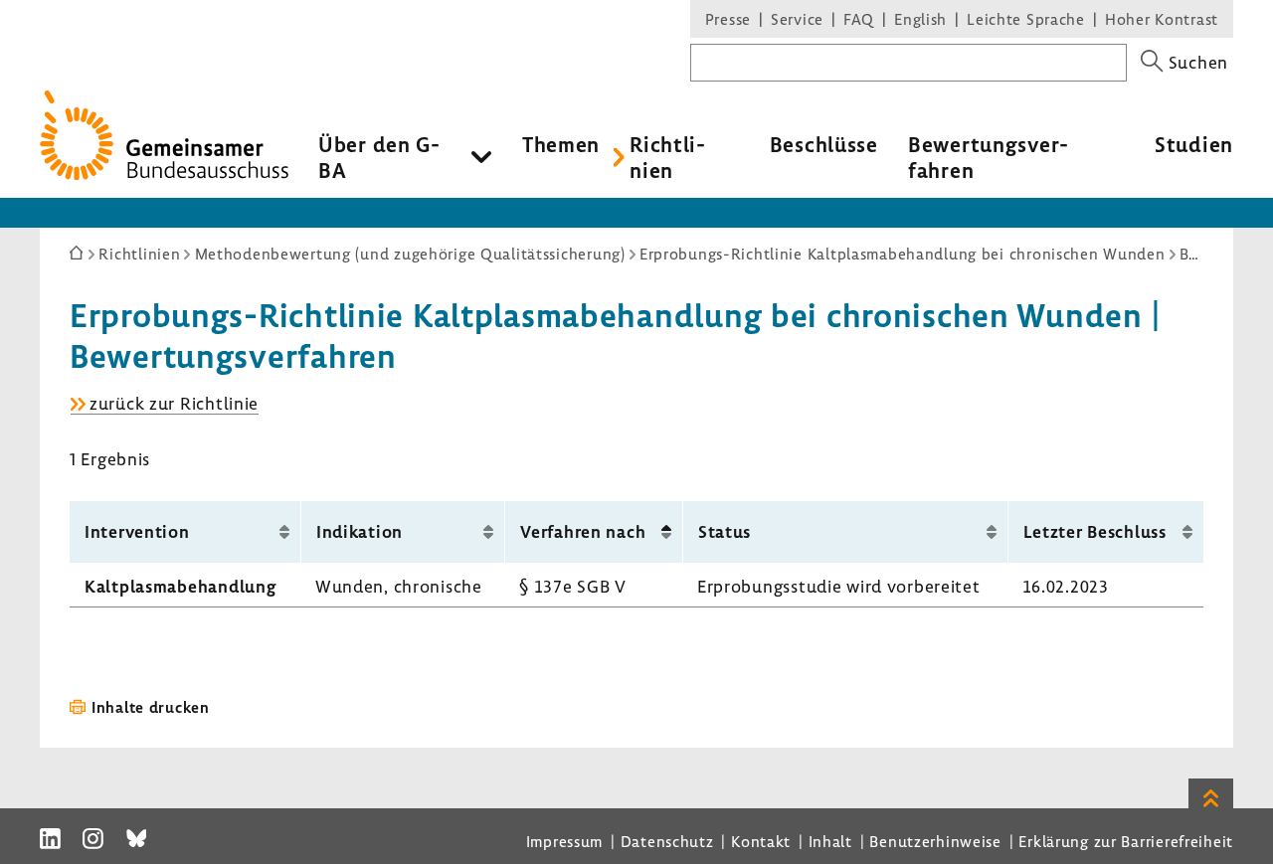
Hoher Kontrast (1161, 19)
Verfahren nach (582, 531)
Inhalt (830, 841)
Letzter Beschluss (1095, 531)
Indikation (359, 531)
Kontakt (761, 841)
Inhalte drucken (150, 707)
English (920, 19)
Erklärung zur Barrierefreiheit (1125, 841)
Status (724, 531)
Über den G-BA (379, 157)
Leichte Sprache (1026, 19)
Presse (728, 19)
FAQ (858, 19)
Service (797, 19)
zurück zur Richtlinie (174, 404)
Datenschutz (667, 841)
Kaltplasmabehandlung (180, 586)
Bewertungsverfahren (988, 157)
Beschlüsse (824, 144)
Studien (1194, 144)
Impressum (564, 841)
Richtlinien (667, 157)
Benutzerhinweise (935, 841)
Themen (561, 144)
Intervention (137, 531)
